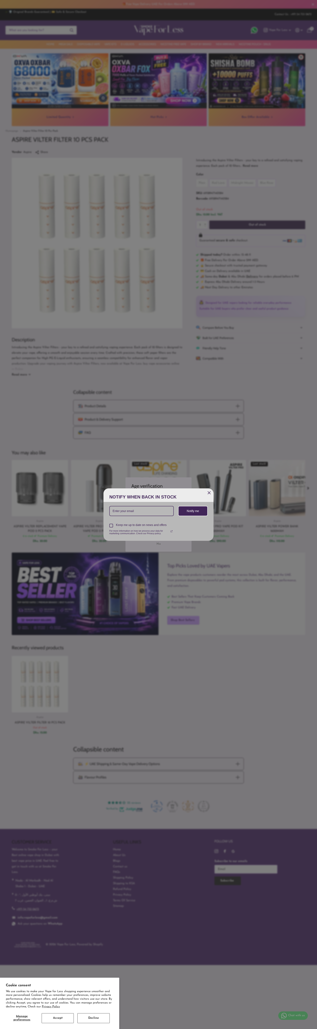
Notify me (193, 511)
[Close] (209, 492)
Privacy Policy (51, 1006)
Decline (93, 1018)
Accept (58, 1018)
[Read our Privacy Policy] (171, 531)
